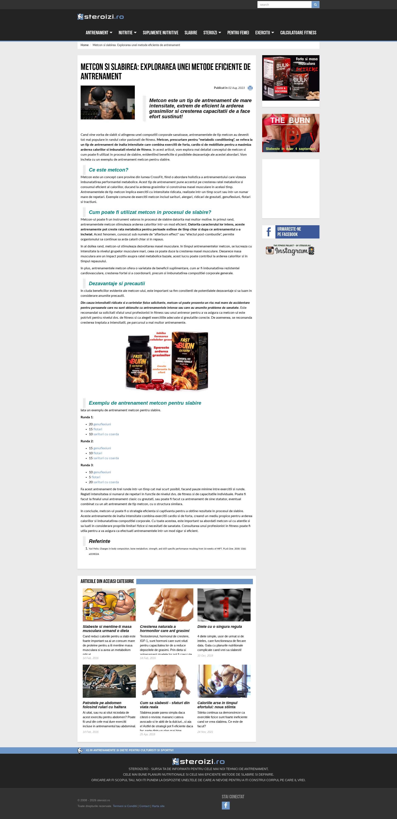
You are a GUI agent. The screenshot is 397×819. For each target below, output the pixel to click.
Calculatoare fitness (298, 33)
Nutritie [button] (126, 33)
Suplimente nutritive (160, 33)
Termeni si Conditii (125, 806)
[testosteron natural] (290, 77)
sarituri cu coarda (106, 434)
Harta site (158, 806)
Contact (144, 806)
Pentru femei (238, 33)
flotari (97, 429)
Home (84, 45)
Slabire (191, 33)
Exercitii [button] (263, 33)
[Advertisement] (290, 188)
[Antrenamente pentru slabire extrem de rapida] (291, 133)
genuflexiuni (102, 424)
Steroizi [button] (210, 33)
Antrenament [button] (97, 33)
